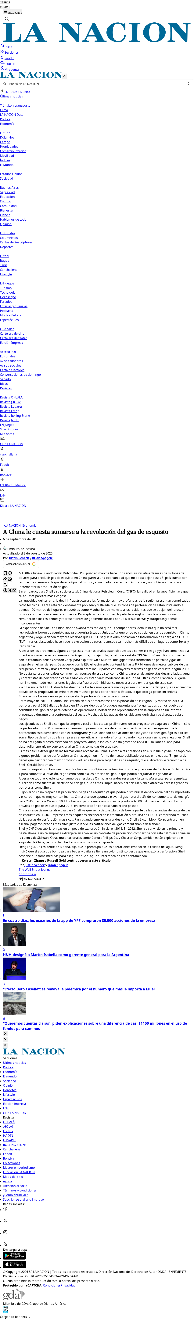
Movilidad (7, 156)
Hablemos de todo (13, 219)
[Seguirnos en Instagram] (5, 1233)
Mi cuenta (12, 69)
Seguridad (7, 192)
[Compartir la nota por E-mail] (14, 590)
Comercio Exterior (13, 151)
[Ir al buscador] (7, 18)
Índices (5, 160)
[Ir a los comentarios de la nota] (10, 573)
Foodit (9, 58)
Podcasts (6, 311)
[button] (97, 290)
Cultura (5, 201)
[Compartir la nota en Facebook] (5, 590)
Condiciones (52, 1285)
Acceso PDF (8, 352)
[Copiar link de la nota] (5, 584)
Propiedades (9, 146)
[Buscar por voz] (188, 84)
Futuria (5, 133)
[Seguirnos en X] (5, 1221)
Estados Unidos (11, 174)
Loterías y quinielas (13, 306)
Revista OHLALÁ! (11, 397)
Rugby (4, 260)
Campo (5, 142)
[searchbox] (95, 84)
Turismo (6, 288)
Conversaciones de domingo (20, 374)
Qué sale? (7, 329)
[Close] (5, 1033)
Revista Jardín (9, 420)
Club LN (10, 64)
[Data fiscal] (5, 1312)
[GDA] (14, 1299)
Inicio (8, 47)
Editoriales (7, 233)
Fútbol (4, 256)
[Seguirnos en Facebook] (5, 1210)
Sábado (5, 379)
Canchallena (8, 270)
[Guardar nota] (5, 573)
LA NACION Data (11, 114)
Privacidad (68, 1285)
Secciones (12, 52)
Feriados (6, 301)
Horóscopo (8, 297)
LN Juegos (7, 283)
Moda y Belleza (10, 315)
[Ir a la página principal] (97, 41)
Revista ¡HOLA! (10, 402)
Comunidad (8, 206)
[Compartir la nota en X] (10, 590)
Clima (4, 110)
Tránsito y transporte (15, 105)
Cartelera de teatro (13, 338)
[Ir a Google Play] (14, 1258)
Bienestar (7, 210)
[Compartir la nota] (5, 579)
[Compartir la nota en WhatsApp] (10, 579)
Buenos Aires (9, 187)
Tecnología (8, 292)
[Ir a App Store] (14, 1267)
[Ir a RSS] (5, 1245)
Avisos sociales (10, 365)
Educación (7, 197)
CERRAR (5, 2)
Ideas (4, 384)
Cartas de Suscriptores (16, 242)
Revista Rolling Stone (15, 416)
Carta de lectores (12, 370)
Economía (29, 525)
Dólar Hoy (7, 137)
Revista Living (9, 411)
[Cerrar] (64, 76)
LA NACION (12, 525)
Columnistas (9, 238)
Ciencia (5, 215)
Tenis (3, 265)
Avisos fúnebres (11, 361)
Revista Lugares (11, 406)
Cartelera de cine (12, 333)
